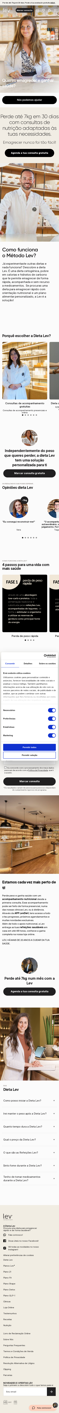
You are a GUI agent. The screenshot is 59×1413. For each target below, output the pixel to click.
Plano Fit (7, 1277)
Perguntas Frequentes (14, 1345)
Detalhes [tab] (28, 663)
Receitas (7, 1319)
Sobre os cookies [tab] (47, 663)
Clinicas (7, 1301)
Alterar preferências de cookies (18, 1255)
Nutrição (7, 1325)
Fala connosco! (15, 1234)
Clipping (7, 1369)
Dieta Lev (8, 1259)
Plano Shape (9, 1283)
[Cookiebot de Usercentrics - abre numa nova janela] (44, 656)
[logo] (6, 10)
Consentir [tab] (10, 663)
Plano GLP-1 (9, 1295)
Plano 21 (7, 1271)
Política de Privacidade (38, 770)
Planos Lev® (9, 1265)
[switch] (52, 719)
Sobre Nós (8, 1339)
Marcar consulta (24, 10)
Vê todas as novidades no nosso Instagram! (23, 1248)
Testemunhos (10, 1313)
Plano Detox (9, 1289)
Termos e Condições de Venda (18, 1351)
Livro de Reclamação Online (16, 1333)
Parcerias (7, 1375)
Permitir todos (29, 747)
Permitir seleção (29, 755)
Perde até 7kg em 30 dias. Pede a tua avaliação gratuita (28, 3)
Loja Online (8, 1307)
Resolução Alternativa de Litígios (18, 1363)
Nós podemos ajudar (29, 99)
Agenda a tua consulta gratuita (29, 152)
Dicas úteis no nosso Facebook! (23, 1240)
